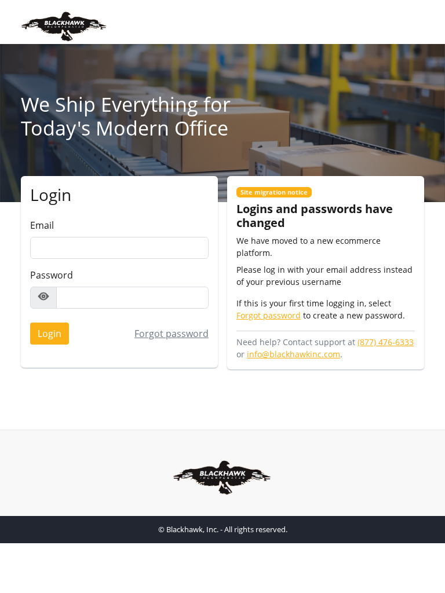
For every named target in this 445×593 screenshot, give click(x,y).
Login (45, 336)
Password (51, 275)
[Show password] (43, 298)
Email (42, 225)
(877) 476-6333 (386, 341)
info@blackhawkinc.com (293, 354)
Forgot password (171, 333)
